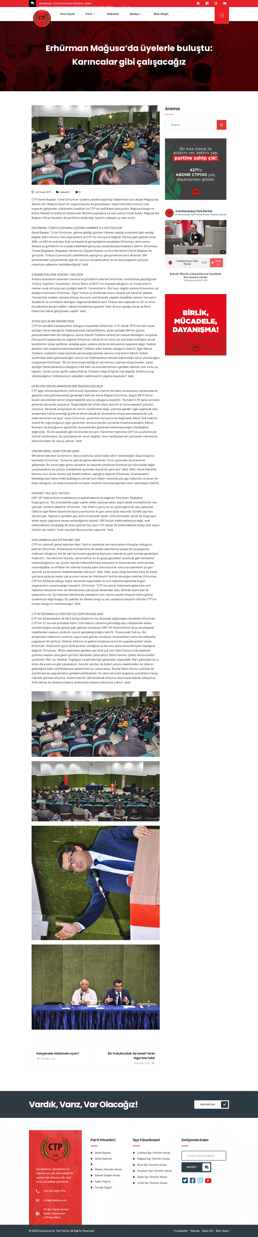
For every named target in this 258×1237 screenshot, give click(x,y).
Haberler (113, 14)
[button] (222, 15)
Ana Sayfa (67, 14)
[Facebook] (207, 3)
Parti (88, 14)
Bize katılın (207, 1104)
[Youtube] (225, 3)
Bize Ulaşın (161, 14)
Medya (134, 14)
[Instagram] (216, 3)
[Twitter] (198, 3)
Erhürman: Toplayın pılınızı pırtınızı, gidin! (65, 3)
